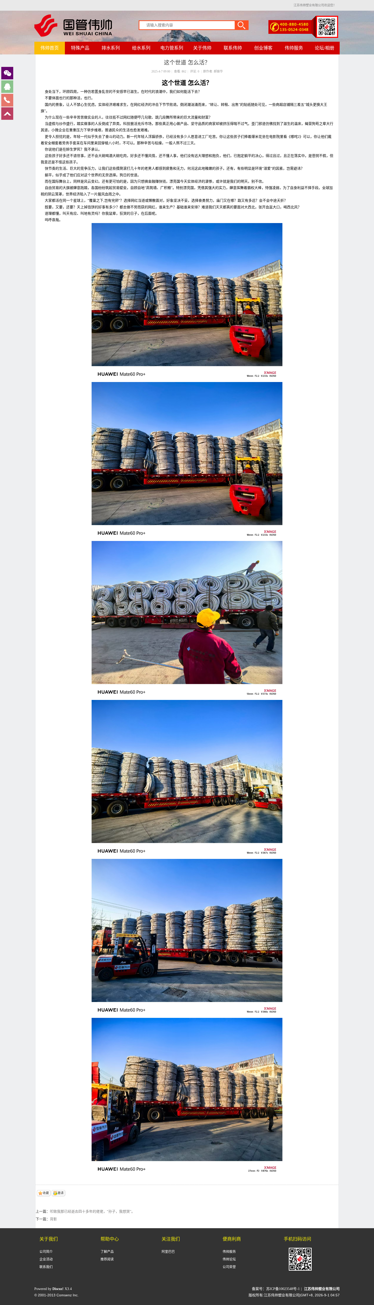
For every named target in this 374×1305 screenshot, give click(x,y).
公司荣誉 (229, 1267)
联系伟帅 (233, 48)
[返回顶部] (7, 119)
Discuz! (58, 1289)
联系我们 (46, 1267)
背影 (53, 1219)
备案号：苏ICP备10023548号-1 (276, 1289)
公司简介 (46, 1251)
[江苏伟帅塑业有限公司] (73, 35)
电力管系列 (171, 48)
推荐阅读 (107, 1259)
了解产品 (107, 1251)
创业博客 (263, 48)
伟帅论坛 (229, 1259)
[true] (244, 25)
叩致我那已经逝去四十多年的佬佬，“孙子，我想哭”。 (92, 1211)
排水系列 (111, 48)
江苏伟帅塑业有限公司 (322, 1289)
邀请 (60, 1193)
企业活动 (46, 1259)
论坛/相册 (324, 48)
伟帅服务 (294, 48)
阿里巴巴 (168, 1251)
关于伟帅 (202, 48)
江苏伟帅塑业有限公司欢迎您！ (315, 5)
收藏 (46, 1193)
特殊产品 (80, 48)
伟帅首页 (49, 48)
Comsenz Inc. (67, 1295)
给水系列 (141, 48)
